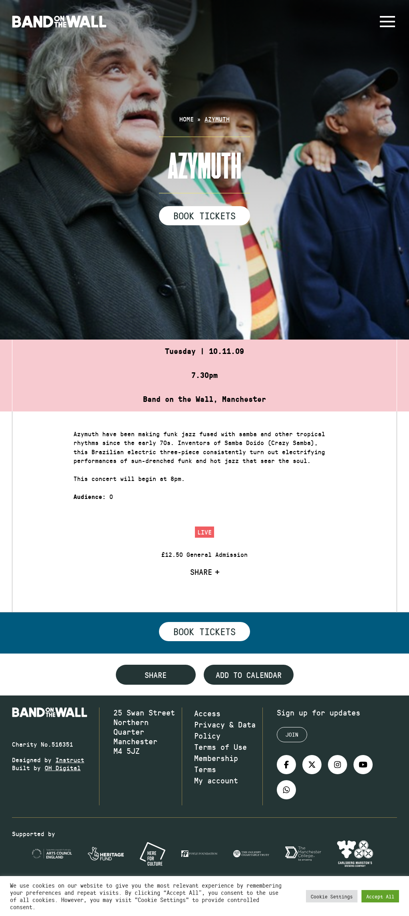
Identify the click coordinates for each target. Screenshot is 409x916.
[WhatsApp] (286, 789)
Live (204, 532)
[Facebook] (286, 764)
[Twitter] (312, 764)
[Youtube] (363, 764)
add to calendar (249, 675)
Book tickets (204, 631)
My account (216, 780)
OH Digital (63, 767)
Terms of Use (220, 746)
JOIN (292, 734)
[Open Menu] (387, 21)
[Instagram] (337, 764)
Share (201, 571)
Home (186, 119)
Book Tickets (204, 215)
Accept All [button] (380, 896)
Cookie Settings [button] (332, 896)
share (156, 675)
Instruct (70, 759)
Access (207, 713)
